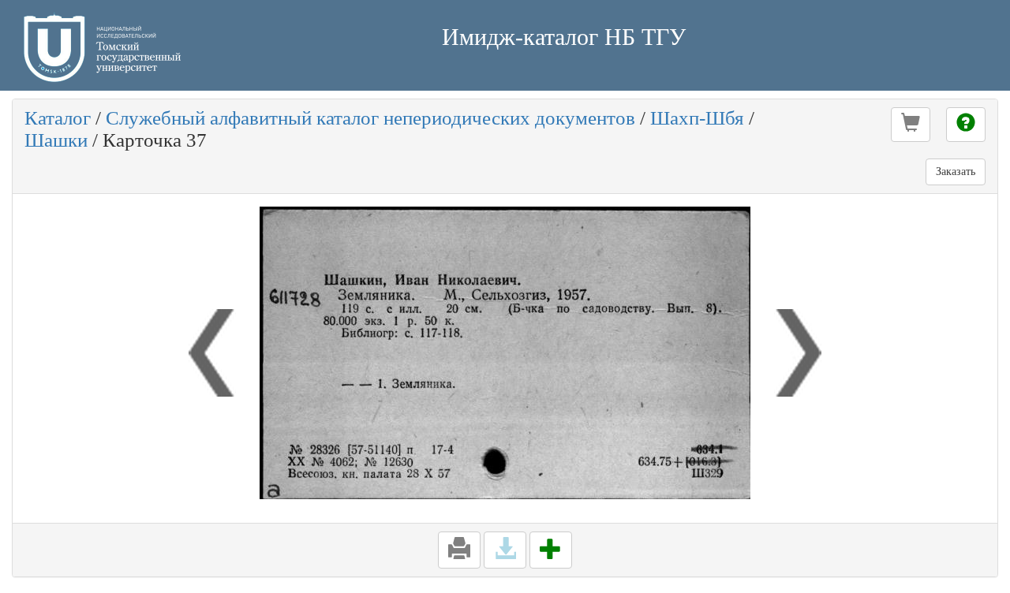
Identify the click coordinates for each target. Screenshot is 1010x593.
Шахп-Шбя (697, 118)
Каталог (57, 118)
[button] (910, 124)
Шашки (56, 140)
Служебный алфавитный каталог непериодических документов (370, 118)
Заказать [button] (955, 171)
